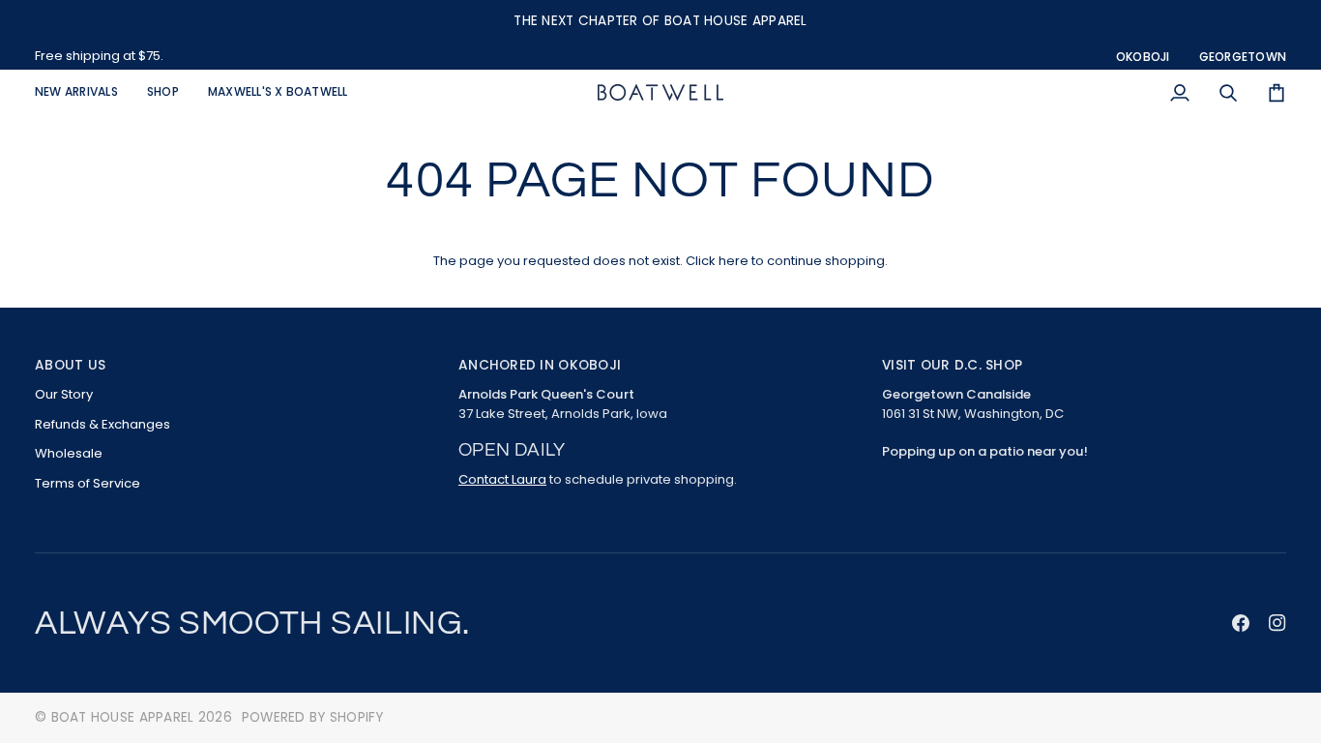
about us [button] (70, 365)
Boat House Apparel (122, 717)
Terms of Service (87, 483)
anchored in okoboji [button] (539, 365)
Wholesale (69, 453)
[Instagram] (1277, 623)
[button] (162, 92)
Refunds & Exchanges (102, 424)
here (734, 261)
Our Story (64, 394)
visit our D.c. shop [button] (952, 365)
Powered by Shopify (313, 717)
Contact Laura (502, 479)
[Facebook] (1240, 623)
